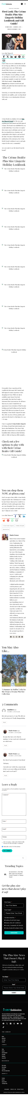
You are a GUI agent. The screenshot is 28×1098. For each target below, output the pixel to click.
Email (4, 829)
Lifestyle (3, 1054)
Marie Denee (9, 27)
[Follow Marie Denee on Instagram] (16, 637)
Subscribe (14, 933)
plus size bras (6, 529)
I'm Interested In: (9, 917)
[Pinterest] (19, 57)
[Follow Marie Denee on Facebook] (11, 637)
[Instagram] (10, 1023)
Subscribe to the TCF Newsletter (12, 846)
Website (4, 837)
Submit (14, 993)
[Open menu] (25, 4)
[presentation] (14, 671)
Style (3, 1049)
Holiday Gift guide (20, 525)
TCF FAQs (3, 1040)
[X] (8, 57)
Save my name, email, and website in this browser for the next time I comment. (14, 842)
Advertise (3, 1038)
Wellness (3, 1056)
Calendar (3, 1069)
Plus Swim (4, 1065)
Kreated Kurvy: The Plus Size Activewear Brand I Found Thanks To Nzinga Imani (16, 874)
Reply (4, 722)
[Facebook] (4, 57)
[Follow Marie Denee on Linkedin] (19, 637)
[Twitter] (7, 1023)
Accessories (4, 1081)
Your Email (7, 910)
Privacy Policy (20, 1089)
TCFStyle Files (4, 1083)
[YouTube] (17, 1023)
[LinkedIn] (12, 57)
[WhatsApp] (23, 57)
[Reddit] (15, 57)
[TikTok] (3, 1027)
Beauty (3, 1051)
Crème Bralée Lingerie (8, 525)
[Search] (23, 857)
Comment (5, 795)
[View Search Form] (22, 4)
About (3, 1036)
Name (4, 821)
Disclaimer (6, 1089)
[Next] (26, 672)
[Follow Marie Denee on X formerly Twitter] (13, 637)
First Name (7, 902)
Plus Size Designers (14, 8)
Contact (3, 1042)
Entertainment (4, 1052)
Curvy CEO (4, 1058)
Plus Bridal (4, 1067)
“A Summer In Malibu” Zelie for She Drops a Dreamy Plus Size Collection (14, 691)
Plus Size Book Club (6, 1070)
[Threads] (14, 1023)
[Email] (4, 61)
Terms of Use (13, 1089)
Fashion (3, 1078)
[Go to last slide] (1, 672)
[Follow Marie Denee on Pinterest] (22, 637)
